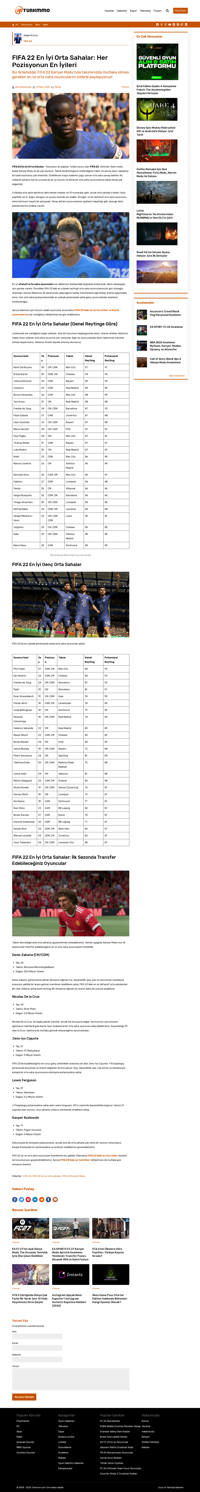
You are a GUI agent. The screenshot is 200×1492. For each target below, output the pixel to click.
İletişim (146, 1436)
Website (16, 1355)
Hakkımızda (148, 1431)
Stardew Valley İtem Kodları (115, 1431)
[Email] (55, 1199)
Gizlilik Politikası (150, 1442)
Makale (58, 87)
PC (17, 25)
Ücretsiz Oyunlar (26, 1452)
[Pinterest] (28, 1199)
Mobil (45, 25)
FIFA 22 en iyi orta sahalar (47, 1176)
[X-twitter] (161, 24)
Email (15, 1343)
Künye (145, 1421)
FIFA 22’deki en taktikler (75, 1160)
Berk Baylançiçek (23, 87)
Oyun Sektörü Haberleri (71, 1463)
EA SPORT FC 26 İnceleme (166, 327)
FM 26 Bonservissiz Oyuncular (116, 1452)
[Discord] (186, 24)
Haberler (122, 10)
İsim (14, 1332)
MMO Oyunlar (24, 1447)
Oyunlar (109, 10)
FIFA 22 (28, 41)
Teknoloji (145, 10)
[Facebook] (14, 1199)
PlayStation (23, 1421)
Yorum (15, 1366)
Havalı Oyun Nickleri (111, 1457)
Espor (133, 10)
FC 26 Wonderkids (110, 1421)
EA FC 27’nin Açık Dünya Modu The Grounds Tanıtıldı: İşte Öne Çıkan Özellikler (30, 1252)
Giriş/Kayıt (180, 10)
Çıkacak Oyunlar (25, 1442)
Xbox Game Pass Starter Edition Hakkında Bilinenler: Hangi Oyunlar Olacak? (110, 1299)
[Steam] (178, 24)
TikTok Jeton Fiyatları (111, 1463)
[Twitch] (182, 24)
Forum (157, 10)
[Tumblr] (48, 1199)
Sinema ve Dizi (66, 1436)
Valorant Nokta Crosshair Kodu (116, 1447)
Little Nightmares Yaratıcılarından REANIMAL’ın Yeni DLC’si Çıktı (155, 214)
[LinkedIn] (35, 1199)
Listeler (62, 1442)
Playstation (26, 25)
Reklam (146, 1447)
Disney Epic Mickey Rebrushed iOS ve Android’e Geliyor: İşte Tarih (156, 131)
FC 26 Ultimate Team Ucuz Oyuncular (120, 1468)
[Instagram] (165, 24)
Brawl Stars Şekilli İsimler (113, 1436)
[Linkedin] (173, 24)
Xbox (37, 25)
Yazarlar (146, 1426)
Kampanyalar (65, 1468)
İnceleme (63, 1452)
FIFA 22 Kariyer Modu (73, 1176)
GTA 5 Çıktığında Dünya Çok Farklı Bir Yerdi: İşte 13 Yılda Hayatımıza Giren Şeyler (29, 1299)
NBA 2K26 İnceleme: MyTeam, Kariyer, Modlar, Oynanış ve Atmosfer (166, 346)
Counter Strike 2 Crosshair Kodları (118, 1473)
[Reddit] (41, 1199)
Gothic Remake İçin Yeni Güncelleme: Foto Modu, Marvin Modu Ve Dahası (156, 173)
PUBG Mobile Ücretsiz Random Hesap (120, 1426)
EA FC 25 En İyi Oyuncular (114, 1442)
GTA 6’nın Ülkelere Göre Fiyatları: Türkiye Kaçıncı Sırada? (108, 1252)
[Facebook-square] (157, 24)
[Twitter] (21, 1199)
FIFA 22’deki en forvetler (103, 1155)
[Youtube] (169, 24)
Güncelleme (64, 1447)
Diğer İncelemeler (177, 376)
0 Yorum (125, 87)
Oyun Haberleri (66, 1421)
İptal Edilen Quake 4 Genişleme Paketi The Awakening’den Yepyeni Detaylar (156, 90)
